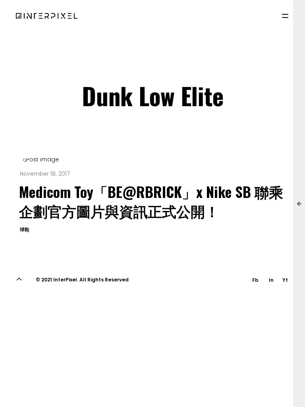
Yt (285, 280)
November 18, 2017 (45, 174)
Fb (255, 280)
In (271, 280)
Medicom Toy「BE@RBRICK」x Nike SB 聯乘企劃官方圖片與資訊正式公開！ (151, 201)
